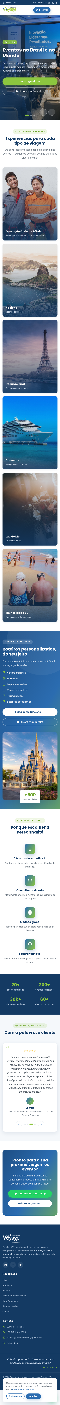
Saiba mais (15, 1396)
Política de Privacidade (23, 1389)
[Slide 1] (27, 115)
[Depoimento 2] (27, 1124)
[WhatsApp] (20, 1265)
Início (5, 1280)
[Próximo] (51, 112)
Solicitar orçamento (30, 1203)
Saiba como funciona (28, 712)
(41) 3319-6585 (41, 2)
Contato (6, 1311)
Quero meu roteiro (32, 722)
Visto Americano (10, 1301)
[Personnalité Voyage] (9, 10)
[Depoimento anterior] (19, 1124)
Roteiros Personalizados (14, 1295)
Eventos (6, 1290)
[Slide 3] (34, 115)
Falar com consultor (32, 91)
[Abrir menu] (54, 10)
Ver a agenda (28, 81)
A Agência (7, 1285)
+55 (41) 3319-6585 (16, 1332)
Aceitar (33, 1396)
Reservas (43, 10)
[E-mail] (49, 3)
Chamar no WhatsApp (32, 1193)
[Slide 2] (31, 115)
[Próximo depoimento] (41, 1124)
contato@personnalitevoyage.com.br (24, 1337)
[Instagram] (53, 3)
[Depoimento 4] (35, 1124)
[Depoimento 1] (25, 1124)
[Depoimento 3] (31, 1124)
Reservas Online (10, 1306)
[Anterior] (43, 112)
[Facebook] (56, 3)
